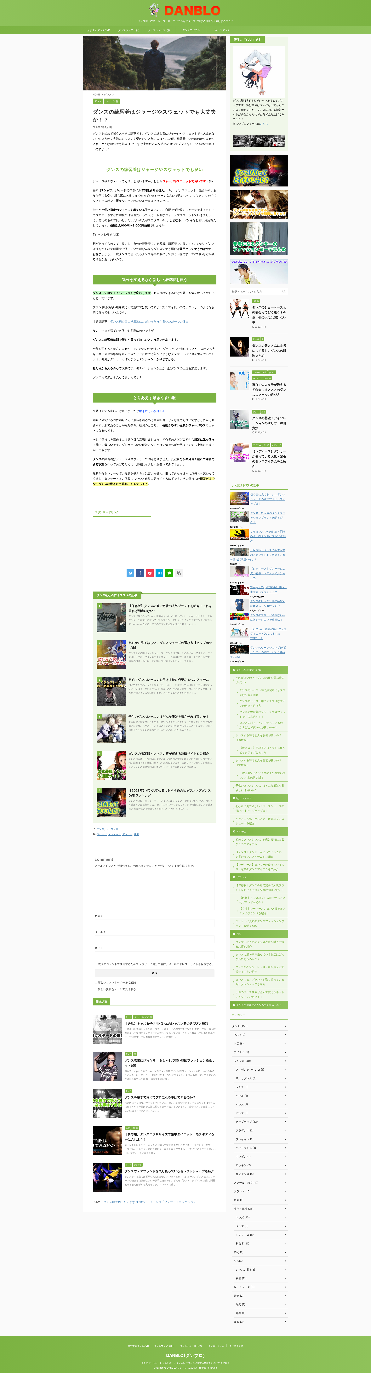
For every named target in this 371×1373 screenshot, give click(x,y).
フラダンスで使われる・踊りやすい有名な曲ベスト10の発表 (268, 536)
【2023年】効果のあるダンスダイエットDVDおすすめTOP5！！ (268, 633)
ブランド (241, 877)
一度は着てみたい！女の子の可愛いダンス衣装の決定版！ (262, 775)
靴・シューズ (243, 798)
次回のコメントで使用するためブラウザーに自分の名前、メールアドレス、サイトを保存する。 (156, 964)
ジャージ (102, 834)
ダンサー (127, 834)
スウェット (114, 834)
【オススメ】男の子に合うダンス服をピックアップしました (262, 750)
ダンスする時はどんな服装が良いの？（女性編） (259, 763)
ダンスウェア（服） (129, 30)
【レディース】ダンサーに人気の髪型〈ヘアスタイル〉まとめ (267, 573)
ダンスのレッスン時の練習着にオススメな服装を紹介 (262, 692)
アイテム (241, 831)
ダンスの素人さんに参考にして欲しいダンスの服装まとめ (269, 351)
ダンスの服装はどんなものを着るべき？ (259, 1004)
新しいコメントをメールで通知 (117, 982)
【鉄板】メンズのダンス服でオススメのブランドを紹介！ (262, 900)
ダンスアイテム (191, 30)
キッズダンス (222, 30)
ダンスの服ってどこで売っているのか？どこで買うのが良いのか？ (261, 725)
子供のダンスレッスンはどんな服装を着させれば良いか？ (168, 716)
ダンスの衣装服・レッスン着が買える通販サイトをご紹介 (168, 753)
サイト (99, 948)
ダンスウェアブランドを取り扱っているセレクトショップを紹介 (169, 1171)
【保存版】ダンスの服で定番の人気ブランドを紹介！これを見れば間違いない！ (257, 554)
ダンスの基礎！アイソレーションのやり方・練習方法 (269, 423)
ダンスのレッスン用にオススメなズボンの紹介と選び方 (262, 703)
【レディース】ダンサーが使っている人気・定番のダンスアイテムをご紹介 (260, 867)
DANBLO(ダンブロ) (185, 1355)
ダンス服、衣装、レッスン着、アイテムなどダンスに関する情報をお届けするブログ (185, 1362)
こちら (264, 123)
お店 (238, 933)
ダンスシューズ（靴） (160, 30)
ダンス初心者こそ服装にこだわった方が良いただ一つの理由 (149, 321)
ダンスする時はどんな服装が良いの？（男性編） (259, 737)
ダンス (100, 829)
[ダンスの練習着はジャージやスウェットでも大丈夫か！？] (159, 573)
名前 (99, 916)
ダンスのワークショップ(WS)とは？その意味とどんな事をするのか (258, 652)
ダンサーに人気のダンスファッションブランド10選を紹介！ (267, 517)
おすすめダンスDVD (98, 30)
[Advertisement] (122, 542)
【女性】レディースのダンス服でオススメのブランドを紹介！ (262, 911)
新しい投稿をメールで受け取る (117, 989)
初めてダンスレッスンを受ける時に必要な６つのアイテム (168, 680)
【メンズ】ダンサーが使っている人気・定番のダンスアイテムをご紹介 (260, 854)
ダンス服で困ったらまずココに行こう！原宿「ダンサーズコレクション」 (151, 1202)
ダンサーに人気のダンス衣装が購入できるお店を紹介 (260, 944)
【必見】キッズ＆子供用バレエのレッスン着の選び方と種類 (166, 1023)
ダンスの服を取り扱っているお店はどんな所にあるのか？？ (260, 957)
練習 (136, 834)
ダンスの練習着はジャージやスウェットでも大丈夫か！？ (262, 714)
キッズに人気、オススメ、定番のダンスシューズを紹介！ (260, 821)
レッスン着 (112, 829)
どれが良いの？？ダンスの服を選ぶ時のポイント (260, 680)
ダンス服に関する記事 (248, 669)
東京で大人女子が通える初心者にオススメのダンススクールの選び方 (269, 390)
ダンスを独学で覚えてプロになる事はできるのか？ (160, 1097)
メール (100, 932)
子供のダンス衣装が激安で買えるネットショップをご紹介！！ (260, 994)
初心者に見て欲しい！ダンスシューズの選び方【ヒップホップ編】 (267, 499)
